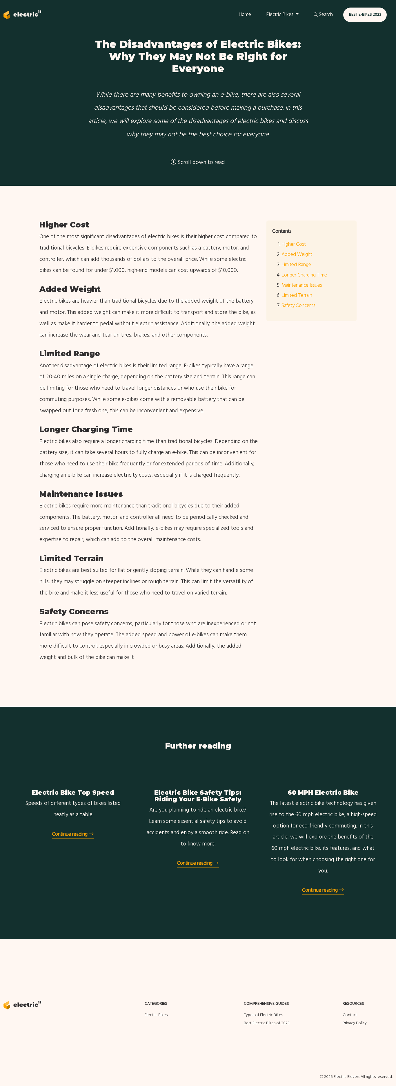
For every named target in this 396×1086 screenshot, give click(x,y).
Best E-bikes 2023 (365, 14)
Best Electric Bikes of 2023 (267, 1023)
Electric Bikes (156, 1015)
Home (245, 14)
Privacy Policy (355, 1023)
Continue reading (70, 834)
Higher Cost (293, 244)
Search (325, 14)
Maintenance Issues (301, 285)
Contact (350, 1015)
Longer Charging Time (304, 275)
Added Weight (296, 254)
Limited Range (296, 265)
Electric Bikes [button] (280, 14)
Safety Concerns (298, 305)
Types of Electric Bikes (263, 1015)
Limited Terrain (296, 295)
